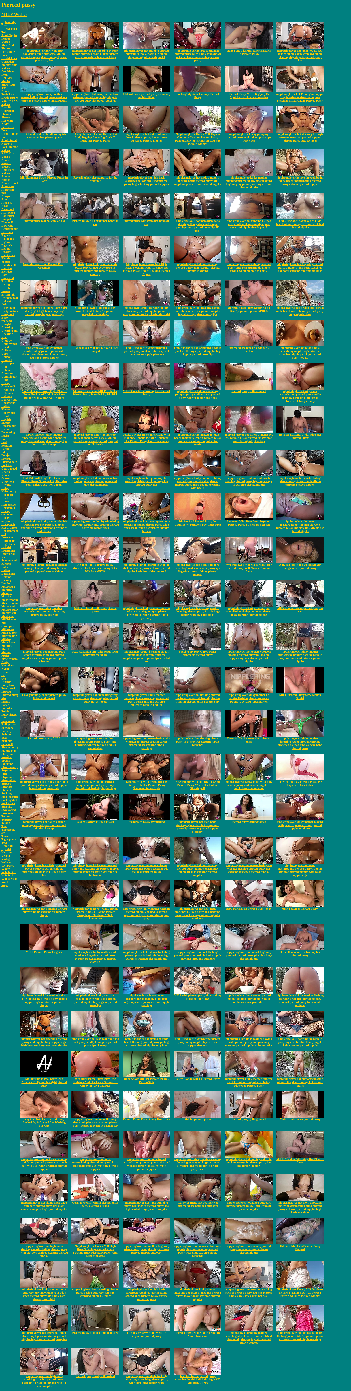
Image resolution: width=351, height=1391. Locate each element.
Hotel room (8, 540)
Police (5, 704)
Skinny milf (8, 750)
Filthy (5, 452)
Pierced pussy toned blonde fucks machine (248, 349)
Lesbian (6, 576)
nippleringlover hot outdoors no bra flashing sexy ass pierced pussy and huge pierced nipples (95, 481)
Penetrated (8, 688)
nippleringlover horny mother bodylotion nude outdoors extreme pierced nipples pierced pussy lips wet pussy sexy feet (44, 55)
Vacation (6, 852)
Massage (6, 593)
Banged (6, 219)
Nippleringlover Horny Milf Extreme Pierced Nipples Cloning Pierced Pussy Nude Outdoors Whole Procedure (95, 913)
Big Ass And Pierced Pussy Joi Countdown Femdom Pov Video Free (198, 523)
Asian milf (7, 209)
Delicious (7, 393)
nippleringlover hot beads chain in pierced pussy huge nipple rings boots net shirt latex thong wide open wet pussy (198, 55)
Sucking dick (9, 800)
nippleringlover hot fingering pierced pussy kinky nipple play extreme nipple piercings (197, 1042)
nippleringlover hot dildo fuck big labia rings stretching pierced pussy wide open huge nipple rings (146, 1379)
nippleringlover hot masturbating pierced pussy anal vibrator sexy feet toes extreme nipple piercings (146, 351)
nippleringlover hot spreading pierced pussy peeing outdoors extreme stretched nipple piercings (95, 1292)
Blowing (6, 268)
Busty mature (9, 311)
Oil (3, 675)
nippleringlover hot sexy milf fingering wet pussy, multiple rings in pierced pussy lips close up (95, 1042)
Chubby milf (9, 343)
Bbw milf (7, 222)
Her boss (6, 498)
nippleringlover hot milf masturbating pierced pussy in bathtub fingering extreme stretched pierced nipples (146, 955)
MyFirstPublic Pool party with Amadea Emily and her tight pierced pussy (44, 1082)
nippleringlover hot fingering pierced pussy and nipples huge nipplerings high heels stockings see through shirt (44, 1042)
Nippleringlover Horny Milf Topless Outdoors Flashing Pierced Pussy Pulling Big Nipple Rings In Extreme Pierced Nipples (197, 139)
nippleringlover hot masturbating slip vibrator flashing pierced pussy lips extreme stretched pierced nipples (249, 868)
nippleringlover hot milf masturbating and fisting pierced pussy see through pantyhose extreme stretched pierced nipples (44, 1164)
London (6, 583)
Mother (6, 652)
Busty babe (8, 307)
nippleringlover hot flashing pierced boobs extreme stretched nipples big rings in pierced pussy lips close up (198, 698)
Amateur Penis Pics (7, 93)
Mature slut (8, 612)
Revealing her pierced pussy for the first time (95, 179)
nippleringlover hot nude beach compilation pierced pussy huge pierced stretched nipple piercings (95, 785)
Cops (4, 353)
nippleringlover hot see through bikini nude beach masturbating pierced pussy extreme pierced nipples (300, 181)
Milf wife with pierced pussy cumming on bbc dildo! (146, 95)
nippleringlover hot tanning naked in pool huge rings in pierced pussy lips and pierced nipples (249, 1162)
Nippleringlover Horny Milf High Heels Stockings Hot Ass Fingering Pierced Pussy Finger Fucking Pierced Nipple (146, 269)
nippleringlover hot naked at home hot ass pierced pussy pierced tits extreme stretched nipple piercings (249, 438)
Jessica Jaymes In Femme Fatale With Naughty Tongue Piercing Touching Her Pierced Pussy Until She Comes (146, 438)
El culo (5, 416)
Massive (6, 596)
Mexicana (7, 616)
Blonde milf (8, 265)
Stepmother (8, 780)
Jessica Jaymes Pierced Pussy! (95, 821)
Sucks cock (8, 803)
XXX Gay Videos (7, 155)
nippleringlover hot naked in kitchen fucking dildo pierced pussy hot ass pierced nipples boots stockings (44, 568)
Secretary (7, 727)
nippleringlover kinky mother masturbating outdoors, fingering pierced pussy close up (44, 611)
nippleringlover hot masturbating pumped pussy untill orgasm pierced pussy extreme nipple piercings (197, 394)
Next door (7, 665)
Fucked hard (9, 461)
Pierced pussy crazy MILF (44, 738)
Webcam (6, 862)
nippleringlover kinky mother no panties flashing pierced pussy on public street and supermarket (249, 698)
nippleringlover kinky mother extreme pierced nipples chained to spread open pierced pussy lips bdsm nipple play (146, 913)
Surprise (6, 806)
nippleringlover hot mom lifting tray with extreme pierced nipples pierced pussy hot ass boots (95, 698)
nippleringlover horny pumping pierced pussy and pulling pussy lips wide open (249, 137)
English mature (6, 421)
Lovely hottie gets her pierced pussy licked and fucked (44, 696)
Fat (3, 439)
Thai (4, 826)
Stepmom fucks (7, 772)
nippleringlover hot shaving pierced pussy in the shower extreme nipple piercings (198, 741)
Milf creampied (7, 624)
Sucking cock (9, 796)
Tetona (5, 822)
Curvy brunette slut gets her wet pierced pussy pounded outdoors (198, 1204)
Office (5, 672)
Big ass (5, 235)
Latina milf (8, 573)
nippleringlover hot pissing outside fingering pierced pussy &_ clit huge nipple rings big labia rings (198, 611)
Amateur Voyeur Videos (7, 163)
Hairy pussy (8, 491)
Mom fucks (8, 642)
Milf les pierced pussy (197, 1119)
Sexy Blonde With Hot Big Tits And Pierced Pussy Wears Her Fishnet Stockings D (198, 785)
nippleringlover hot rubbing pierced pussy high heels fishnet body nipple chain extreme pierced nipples (300, 1042)
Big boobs (7, 238)
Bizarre (6, 251)
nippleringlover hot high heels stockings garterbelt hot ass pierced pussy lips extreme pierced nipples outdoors (197, 826)
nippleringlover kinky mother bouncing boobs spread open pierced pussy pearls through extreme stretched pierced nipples (146, 699)
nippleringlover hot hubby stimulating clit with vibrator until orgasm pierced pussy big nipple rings (95, 524)
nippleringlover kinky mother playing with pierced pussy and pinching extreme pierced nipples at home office (248, 1042)
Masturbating (9, 599)
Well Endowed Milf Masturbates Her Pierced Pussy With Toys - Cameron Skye (249, 568)
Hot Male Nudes (7, 122)
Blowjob (6, 271)
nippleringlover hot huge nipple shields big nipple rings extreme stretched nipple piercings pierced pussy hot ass (300, 352)
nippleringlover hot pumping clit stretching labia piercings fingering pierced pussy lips (146, 481)
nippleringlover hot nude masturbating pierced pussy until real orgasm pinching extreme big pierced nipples (95, 1164)
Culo (4, 366)
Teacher (6, 819)
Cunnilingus (9, 376)
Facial (5, 435)
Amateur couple (7, 178)
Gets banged (9, 468)
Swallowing (8, 809)
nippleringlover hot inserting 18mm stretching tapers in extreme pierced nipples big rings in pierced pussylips (44, 1336)
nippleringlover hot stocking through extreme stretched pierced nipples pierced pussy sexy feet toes (300, 137)
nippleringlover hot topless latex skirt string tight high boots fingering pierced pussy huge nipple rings (44, 311)
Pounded (7, 708)
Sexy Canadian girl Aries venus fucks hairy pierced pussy (95, 653)
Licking (6, 580)
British (5, 284)
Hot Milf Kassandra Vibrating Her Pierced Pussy (300, 436)
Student (6, 790)
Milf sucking (9, 635)
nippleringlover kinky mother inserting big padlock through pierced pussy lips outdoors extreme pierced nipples (197, 1294)
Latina (5, 570)
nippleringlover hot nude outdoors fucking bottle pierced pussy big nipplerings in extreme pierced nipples (197, 181)
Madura (6, 589)
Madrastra (8, 586)
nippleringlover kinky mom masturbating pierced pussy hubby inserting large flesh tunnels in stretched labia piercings (300, 396)
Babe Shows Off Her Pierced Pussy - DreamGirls (146, 1080)
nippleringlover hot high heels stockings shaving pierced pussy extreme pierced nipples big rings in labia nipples (44, 1381)
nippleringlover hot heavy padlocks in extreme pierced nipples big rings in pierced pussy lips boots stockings (95, 97)
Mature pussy (9, 609)
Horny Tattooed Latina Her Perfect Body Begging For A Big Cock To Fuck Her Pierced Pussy (95, 137)
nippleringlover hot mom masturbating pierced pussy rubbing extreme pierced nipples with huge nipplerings (300, 870)
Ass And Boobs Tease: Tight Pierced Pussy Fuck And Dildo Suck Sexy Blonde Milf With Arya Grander (44, 394)
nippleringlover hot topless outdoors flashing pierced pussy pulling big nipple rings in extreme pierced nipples (249, 656)
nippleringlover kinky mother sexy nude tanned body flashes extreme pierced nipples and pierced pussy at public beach (95, 439)
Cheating (7, 327)
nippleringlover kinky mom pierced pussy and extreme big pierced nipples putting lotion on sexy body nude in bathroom (95, 870)
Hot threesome (7, 536)
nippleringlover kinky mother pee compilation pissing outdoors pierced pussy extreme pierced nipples (248, 611)
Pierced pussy (9, 695)
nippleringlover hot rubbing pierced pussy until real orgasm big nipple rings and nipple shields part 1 (146, 54)
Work (5, 882)
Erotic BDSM (9, 97)
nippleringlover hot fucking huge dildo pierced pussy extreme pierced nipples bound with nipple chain (44, 785)
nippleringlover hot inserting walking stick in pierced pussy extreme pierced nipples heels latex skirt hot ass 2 (146, 568)
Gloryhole (7, 481)
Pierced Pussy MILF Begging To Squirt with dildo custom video (249, 95)
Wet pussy (7, 865)
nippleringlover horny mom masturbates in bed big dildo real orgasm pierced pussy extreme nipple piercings (146, 1000)
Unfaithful (7, 845)
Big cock (6, 245)
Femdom (6, 445)
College (6, 350)
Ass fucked (8, 212)
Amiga (5, 196)
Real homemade (8, 719)
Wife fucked (8, 872)
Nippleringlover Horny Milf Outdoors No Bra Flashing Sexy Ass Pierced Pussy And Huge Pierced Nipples (300, 1292)
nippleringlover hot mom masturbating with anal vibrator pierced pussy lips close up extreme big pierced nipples (300, 526)
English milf (8, 425)
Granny (6, 484)
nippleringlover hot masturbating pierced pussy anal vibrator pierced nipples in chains (198, 267)
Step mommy (9, 767)
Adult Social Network (9, 142)
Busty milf (7, 314)
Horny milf (8, 507)
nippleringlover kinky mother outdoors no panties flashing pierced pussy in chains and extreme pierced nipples (300, 656)
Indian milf (8, 550)
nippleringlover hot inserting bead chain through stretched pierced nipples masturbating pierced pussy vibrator (44, 656)
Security (6, 731)
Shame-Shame (6, 115)
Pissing (5, 701)
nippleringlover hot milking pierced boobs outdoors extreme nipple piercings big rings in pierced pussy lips (44, 870)
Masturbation (9, 603)
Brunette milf (9, 297)
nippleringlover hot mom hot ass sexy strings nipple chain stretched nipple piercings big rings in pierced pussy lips (300, 55)
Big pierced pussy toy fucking (146, 821)
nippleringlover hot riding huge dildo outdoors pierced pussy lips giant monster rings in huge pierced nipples (44, 1206)
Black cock (8, 255)
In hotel (6, 547)
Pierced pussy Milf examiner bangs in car (95, 222)
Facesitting (8, 432)
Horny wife (8, 524)
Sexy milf (7, 744)
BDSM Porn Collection (9, 60)
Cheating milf (9, 330)
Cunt (4, 379)
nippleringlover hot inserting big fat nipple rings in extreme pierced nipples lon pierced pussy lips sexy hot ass (146, 656)
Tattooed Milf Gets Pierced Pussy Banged (300, 1247)
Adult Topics (9, 35)
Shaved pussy (9, 747)
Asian (5, 205)
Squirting (7, 763)
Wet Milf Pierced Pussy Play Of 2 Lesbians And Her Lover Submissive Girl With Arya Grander (95, 1082)
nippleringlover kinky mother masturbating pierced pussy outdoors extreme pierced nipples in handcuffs (44, 97)
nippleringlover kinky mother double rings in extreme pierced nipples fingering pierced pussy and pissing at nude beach (44, 526)
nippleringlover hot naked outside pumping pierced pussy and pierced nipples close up (44, 825)
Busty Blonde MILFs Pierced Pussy (198, 1078)
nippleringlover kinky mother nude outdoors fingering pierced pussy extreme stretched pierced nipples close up (95, 956)
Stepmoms (7, 777)
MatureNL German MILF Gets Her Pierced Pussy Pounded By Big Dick (95, 393)
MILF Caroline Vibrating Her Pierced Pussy (146, 393)
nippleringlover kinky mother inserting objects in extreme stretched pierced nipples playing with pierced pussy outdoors (249, 1337)
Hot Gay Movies (6, 79)
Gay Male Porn (7, 73)
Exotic (5, 429)
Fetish (5, 448)
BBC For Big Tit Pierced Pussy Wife (248, 908)
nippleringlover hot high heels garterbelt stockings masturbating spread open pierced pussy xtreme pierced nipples (146, 1294)
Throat (5, 836)
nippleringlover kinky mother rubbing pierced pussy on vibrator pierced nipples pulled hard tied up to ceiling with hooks (197, 482)
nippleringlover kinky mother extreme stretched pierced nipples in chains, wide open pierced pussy (248, 1082)
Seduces (6, 734)
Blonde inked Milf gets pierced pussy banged (95, 349)
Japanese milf (9, 560)
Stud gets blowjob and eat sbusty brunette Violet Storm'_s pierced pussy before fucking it (95, 311)
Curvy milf (8, 386)
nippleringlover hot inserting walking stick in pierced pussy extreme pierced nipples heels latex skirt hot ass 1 (248, 1292)
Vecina (5, 855)
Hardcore (7, 494)
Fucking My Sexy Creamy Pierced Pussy (197, 95)
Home (5, 501)
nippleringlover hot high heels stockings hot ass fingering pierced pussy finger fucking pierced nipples (146, 181)
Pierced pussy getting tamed (249, 391)
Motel (5, 649)
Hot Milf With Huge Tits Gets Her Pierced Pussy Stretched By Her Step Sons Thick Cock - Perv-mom (44, 481)
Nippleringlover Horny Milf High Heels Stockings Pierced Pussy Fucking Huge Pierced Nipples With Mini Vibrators (95, 1250)
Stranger (6, 786)
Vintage (6, 859)
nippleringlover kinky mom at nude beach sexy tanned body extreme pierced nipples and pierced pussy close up (95, 269)
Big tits (5, 248)
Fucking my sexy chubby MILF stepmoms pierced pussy (146, 1334)
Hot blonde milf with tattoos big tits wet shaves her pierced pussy (44, 136)
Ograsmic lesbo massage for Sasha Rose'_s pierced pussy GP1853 (249, 309)
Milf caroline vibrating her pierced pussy (95, 610)
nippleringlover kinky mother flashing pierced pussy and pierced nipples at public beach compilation (248, 785)
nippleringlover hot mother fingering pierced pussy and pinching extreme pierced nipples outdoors (146, 1249)
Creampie (7, 363)
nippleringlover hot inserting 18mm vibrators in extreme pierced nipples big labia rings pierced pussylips (198, 311)
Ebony (5, 409)
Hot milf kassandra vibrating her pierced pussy (300, 953)
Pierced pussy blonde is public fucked (95, 1332)
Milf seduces (9, 632)
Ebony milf (8, 412)
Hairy (5, 488)
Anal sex (6, 202)
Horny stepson (6, 519)
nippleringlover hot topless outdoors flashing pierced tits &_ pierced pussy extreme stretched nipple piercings (300, 1336)
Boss (4, 274)
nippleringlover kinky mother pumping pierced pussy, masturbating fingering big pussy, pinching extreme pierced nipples (249, 182)
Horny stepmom (7, 513)
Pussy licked (9, 714)
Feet (4, 442)
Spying (5, 760)
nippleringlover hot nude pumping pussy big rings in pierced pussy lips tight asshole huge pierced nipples (146, 1206)
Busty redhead (6, 319)
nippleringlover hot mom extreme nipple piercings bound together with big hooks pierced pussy (146, 868)
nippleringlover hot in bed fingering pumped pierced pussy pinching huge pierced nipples (249, 955)
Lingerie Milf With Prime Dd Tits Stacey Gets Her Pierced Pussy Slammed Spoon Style (146, 785)
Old (3, 678)
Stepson (6, 783)
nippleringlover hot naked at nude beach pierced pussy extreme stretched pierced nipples (300, 224)
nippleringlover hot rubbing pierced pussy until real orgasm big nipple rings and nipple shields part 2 (249, 267)
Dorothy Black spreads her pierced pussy (249, 740)
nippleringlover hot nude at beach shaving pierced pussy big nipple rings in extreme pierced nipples (248, 481)
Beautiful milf (9, 228)
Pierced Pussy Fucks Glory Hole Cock (146, 1119)
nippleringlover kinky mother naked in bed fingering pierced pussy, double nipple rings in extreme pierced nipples (44, 1000)
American (7, 186)
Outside (6, 681)
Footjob (6, 455)
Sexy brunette (6, 739)
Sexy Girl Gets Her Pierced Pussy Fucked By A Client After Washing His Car (44, 1122)
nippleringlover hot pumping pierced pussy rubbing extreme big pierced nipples (44, 912)
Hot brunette (9, 527)
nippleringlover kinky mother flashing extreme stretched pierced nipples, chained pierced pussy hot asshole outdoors (300, 1000)
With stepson (9, 878)
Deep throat (8, 389)
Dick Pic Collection (7, 109)
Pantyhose (7, 685)
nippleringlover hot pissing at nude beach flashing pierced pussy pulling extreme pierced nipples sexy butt (146, 1042)
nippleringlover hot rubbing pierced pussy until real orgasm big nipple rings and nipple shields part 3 (249, 224)
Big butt (6, 242)
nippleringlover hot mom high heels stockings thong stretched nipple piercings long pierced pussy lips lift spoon (198, 225)
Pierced (6, 691)
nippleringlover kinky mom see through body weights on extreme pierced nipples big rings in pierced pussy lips (95, 1000)
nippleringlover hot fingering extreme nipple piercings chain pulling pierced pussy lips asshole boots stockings (95, 54)
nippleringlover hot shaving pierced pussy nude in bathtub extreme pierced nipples (249, 1249)
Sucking (6, 793)
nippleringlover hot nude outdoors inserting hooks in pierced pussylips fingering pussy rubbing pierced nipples (198, 569)
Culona (6, 370)
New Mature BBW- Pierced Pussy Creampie (44, 266)
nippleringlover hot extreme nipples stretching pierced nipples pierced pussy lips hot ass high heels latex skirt (146, 311)
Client (5, 347)
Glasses (5, 478)
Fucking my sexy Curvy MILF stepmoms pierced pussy (198, 653)
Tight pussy (8, 839)
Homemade (8, 504)
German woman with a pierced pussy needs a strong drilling (95, 1204)
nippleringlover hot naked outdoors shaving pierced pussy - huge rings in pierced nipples (249, 1206)
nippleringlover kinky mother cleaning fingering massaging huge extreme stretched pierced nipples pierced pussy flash (197, 1164)
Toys (4, 842)
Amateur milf (9, 183)
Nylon (5, 668)
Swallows (7, 813)
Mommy (6, 645)
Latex (5, 567)
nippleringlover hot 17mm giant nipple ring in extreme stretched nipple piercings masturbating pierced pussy (300, 97)
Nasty (5, 662)
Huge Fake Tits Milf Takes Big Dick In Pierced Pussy (249, 52)
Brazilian (7, 281)
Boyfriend (7, 278)
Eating (5, 406)
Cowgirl (6, 360)
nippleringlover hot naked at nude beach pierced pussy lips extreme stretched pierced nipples (146, 137)
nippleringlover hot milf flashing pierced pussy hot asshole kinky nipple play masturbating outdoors (197, 955)
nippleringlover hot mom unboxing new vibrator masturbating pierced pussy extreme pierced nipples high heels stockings (300, 1207)
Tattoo (5, 816)
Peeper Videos (5, 40)
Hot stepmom (9, 530)
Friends (6, 458)
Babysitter (7, 215)
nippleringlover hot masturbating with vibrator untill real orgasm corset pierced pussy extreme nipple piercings (146, 743)
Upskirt (6, 849)
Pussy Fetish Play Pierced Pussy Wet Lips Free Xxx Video (300, 783)
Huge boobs (8, 544)
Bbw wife (7, 225)
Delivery (6, 396)
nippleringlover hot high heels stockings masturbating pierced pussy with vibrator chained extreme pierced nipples (44, 1250)
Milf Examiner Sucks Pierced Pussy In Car (44, 179)
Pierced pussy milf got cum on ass (44, 220)
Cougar (6, 356)
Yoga (4, 885)
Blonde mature (5, 260)
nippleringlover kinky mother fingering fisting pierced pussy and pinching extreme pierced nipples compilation (95, 743)
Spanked (6, 757)
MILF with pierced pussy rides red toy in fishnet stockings (197, 997)
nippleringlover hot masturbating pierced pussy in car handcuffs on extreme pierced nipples (300, 481)
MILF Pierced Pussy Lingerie (44, 952)
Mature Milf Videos (9, 66)
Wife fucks (8, 875)
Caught (6, 324)
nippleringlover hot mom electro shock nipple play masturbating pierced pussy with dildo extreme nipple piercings (197, 1250)
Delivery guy (9, 399)
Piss (3, 698)
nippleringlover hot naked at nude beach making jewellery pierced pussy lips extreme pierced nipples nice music (197, 439)
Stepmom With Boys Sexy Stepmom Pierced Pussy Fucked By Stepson (249, 523)
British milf (8, 294)
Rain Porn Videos (7, 171)
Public (5, 711)
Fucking (6, 465)
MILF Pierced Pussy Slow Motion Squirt (300, 696)
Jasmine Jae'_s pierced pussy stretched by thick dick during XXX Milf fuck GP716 (95, 568)
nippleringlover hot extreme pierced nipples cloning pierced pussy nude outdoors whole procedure (249, 999)
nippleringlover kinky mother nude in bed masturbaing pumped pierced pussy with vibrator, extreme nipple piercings (146, 613)
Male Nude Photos (8, 47)
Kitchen (6, 563)
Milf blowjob (9, 619)
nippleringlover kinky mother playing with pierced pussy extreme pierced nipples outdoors (300, 825)
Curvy (5, 383)
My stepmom (9, 658)
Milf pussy (7, 629)
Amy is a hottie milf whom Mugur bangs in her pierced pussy (300, 566)
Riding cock (8, 724)
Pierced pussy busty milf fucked (95, 1376)
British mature (5, 289)
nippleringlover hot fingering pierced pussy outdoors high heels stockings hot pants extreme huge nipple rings (300, 267)
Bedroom (7, 232)
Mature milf (8, 606)
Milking (6, 639)
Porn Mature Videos (9, 148)
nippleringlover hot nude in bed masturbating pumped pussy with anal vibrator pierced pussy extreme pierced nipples (146, 1164)
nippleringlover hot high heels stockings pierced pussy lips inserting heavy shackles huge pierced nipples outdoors (197, 913)
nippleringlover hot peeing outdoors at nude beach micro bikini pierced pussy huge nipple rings (300, 311)
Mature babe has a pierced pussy (300, 1119)
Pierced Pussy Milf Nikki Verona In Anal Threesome (198, 1334)
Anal (4, 199)
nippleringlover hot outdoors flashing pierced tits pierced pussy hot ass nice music (300, 1082)
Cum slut (7, 373)
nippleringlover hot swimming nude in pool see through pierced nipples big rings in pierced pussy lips (197, 351)
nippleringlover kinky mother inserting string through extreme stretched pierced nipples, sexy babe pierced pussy (300, 743)
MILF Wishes (14, 14)
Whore (5, 868)
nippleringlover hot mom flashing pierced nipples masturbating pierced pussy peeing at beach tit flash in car (95, 1122)
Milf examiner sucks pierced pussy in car (300, 610)
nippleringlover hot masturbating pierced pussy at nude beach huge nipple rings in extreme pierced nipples (197, 870)
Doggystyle (8, 402)
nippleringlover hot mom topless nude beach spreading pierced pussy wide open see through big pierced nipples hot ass (146, 526)
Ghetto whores (5, 473)
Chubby (6, 340)
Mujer (5, 655)
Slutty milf (7, 754)
